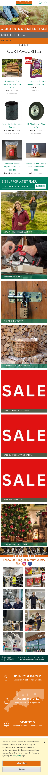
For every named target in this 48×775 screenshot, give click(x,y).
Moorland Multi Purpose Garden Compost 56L (36, 83)
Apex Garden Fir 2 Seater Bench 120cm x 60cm (12, 84)
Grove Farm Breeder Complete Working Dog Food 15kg (12, 166)
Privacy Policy (16, 755)
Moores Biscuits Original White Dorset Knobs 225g (36, 166)
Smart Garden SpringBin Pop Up (12, 126)
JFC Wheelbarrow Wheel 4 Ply (36, 126)
